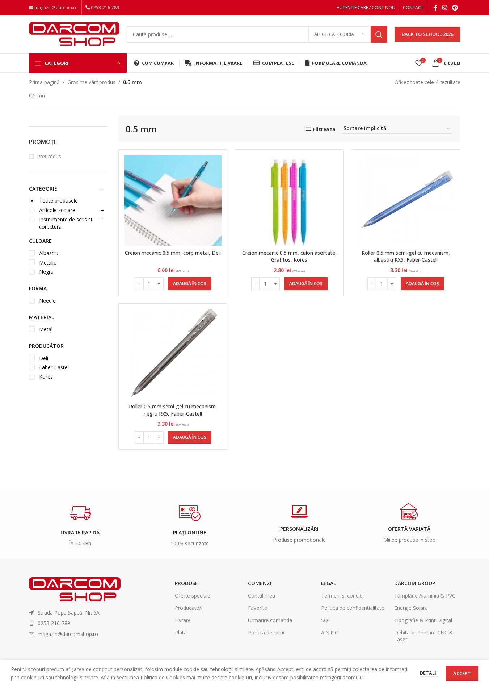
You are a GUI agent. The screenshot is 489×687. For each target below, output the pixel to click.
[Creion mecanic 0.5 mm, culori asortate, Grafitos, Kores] (289, 201)
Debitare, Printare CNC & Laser (423, 635)
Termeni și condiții (342, 595)
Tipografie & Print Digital (423, 620)
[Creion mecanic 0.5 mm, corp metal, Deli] (173, 201)
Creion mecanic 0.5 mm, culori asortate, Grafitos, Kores (289, 256)
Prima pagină (44, 82)
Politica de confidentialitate (352, 607)
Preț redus (49, 156)
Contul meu (261, 595)
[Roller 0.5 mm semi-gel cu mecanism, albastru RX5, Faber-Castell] (406, 201)
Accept (462, 673)
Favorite (257, 607)
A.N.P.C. (330, 632)
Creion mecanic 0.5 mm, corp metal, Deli (173, 252)
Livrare (183, 620)
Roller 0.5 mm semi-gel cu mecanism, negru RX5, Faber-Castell (173, 410)
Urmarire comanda (270, 620)
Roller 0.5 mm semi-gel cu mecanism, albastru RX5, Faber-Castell (406, 256)
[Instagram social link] (445, 7)
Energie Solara (411, 607)
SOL (326, 620)
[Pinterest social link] (455, 7)
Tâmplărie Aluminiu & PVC (424, 595)
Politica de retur (266, 632)
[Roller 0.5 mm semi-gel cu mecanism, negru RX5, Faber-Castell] (173, 354)
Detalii (429, 673)
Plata (181, 632)
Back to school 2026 (427, 34)
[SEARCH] (379, 34)
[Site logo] (74, 33)
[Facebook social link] (435, 7)
